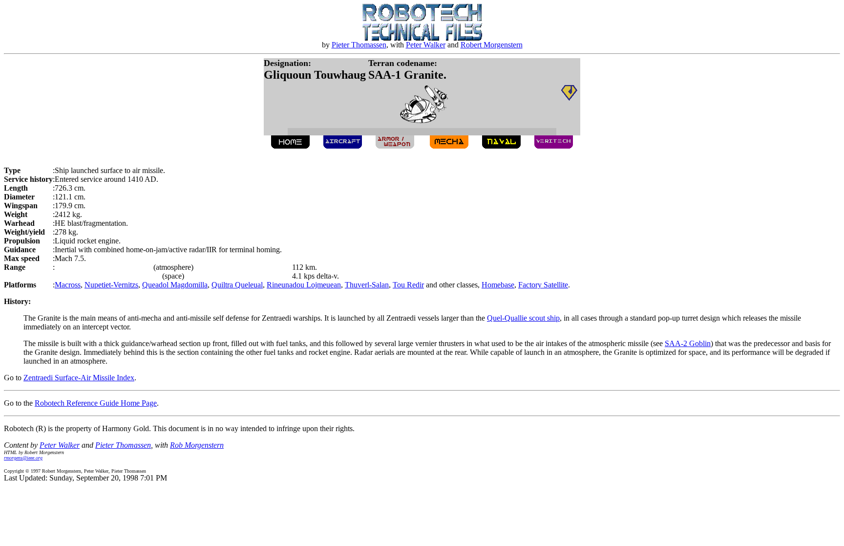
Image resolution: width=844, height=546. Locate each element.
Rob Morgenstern (197, 445)
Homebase (498, 285)
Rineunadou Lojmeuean (304, 285)
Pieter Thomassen (359, 45)
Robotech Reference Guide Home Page (96, 403)
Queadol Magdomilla (175, 285)
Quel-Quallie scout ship (523, 318)
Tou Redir (408, 285)
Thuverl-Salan (367, 285)
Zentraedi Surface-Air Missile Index (78, 377)
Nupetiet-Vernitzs (111, 285)
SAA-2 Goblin (688, 343)
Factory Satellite (543, 285)
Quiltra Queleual (237, 285)
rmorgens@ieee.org (23, 457)
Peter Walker (425, 45)
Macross (68, 285)
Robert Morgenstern (492, 45)
